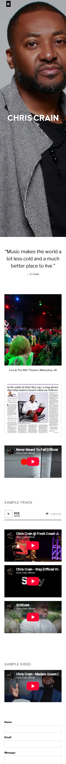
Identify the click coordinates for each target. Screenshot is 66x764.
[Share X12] (47, 514)
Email (7, 737)
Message (9, 752)
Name (8, 722)
